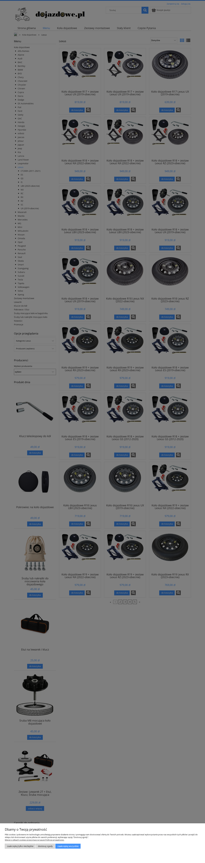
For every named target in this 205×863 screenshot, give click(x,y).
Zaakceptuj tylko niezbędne (20, 846)
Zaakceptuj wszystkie (68, 846)
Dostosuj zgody (45, 846)
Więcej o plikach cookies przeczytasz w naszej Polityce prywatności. (34, 840)
